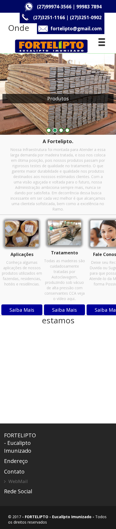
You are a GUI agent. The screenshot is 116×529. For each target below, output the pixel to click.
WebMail (18, 481)
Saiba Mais (21, 310)
